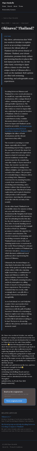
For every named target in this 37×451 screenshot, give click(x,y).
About (15, 6)
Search (10, 6)
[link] (3, 383)
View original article (15, 401)
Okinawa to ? (25, 251)
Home (4, 6)
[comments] (10, 383)
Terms (21, 6)
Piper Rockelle (8, 3)
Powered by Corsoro (9, 10)
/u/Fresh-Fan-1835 (18, 381)
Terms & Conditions (16, 447)
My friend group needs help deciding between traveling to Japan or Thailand (18, 128)
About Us (5, 447)
